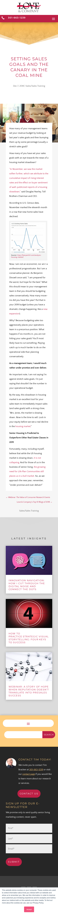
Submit (14, 861)
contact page (28, 774)
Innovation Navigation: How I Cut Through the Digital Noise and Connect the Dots (27, 585)
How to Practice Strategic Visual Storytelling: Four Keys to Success (29, 638)
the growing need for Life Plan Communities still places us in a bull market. (27, 471)
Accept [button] (29, 909)
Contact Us (29, 793)
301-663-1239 (17, 17)
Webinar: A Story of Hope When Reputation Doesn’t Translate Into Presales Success (29, 691)
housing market (23, 426)
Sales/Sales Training (35, 86)
